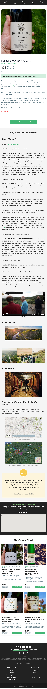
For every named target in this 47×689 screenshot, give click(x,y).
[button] (5, 2)
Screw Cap (8, 71)
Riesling (3, 63)
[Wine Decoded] (23, 2)
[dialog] (23, 585)
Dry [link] (13, 85)
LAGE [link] (3, 227)
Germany (13, 63)
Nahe (9, 63)
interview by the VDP (12, 144)
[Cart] (41, 2)
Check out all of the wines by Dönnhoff (23, 122)
